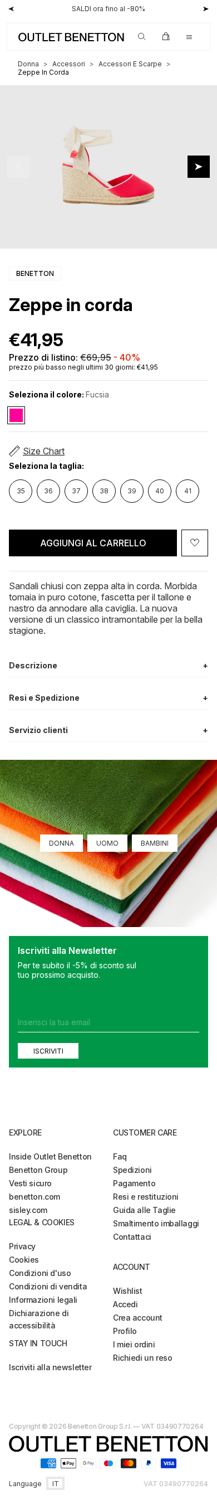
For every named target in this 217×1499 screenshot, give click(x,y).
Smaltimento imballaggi (156, 1223)
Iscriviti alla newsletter (50, 1367)
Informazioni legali (43, 1299)
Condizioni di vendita (48, 1286)
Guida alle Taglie (144, 1210)
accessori (68, 64)
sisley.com (28, 1210)
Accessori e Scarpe (130, 64)
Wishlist (127, 1291)
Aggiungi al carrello (93, 543)
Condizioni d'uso (40, 1273)
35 (21, 491)
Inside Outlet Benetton (50, 1156)
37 (76, 491)
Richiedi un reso (142, 1357)
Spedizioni (132, 1170)
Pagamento (134, 1183)
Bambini (155, 843)
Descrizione (108, 665)
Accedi (125, 1304)
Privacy (22, 1246)
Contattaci (132, 1236)
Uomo (107, 843)
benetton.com (34, 1196)
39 (131, 491)
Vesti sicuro (30, 1183)
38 (104, 491)
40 (159, 491)
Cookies (24, 1259)
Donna (61, 843)
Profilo (125, 1331)
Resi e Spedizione (108, 697)
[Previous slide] (18, 167)
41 (187, 491)
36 (48, 491)
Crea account (137, 1317)
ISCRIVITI (48, 1050)
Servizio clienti (108, 730)
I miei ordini (134, 1344)
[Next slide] (199, 167)
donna (28, 64)
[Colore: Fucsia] (16, 415)
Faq (120, 1156)
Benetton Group (38, 1170)
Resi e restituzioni (146, 1196)
